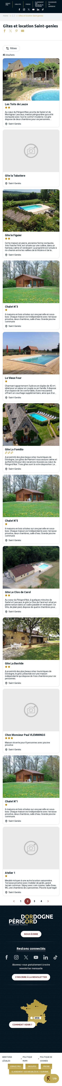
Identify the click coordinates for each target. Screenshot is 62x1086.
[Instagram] (24, 10)
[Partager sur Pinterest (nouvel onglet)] (16, 31)
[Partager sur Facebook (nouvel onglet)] (4, 31)
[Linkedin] (38, 10)
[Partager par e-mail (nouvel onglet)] (22, 31)
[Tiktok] (42, 10)
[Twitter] (28, 10)
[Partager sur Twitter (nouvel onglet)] (10, 31)
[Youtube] (33, 10)
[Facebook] (19, 10)
